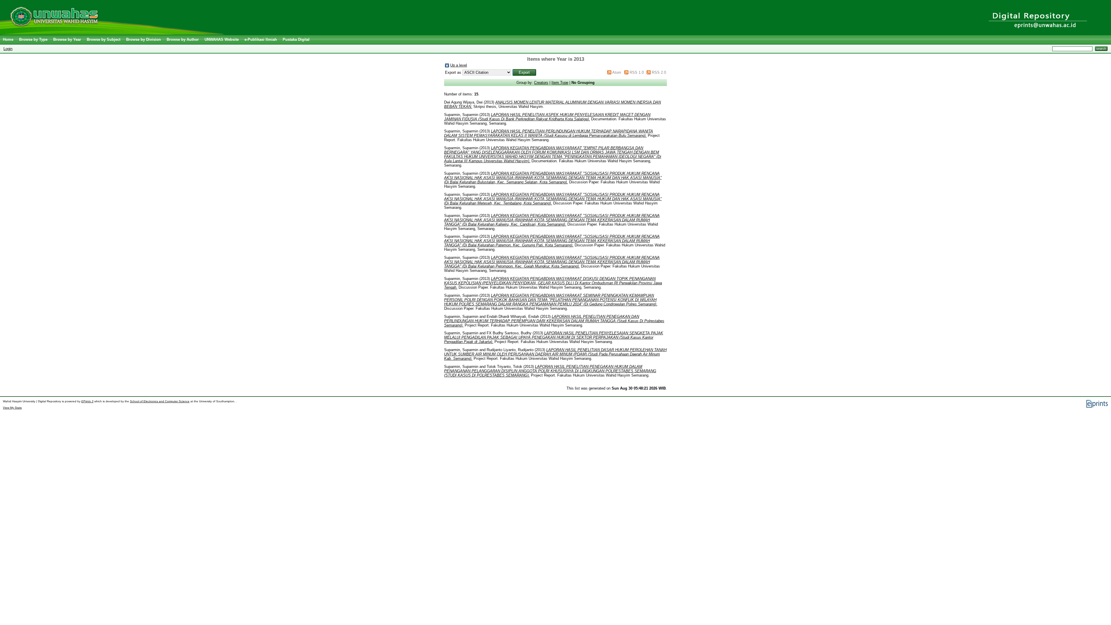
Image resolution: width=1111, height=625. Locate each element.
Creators (541, 82)
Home (8, 39)
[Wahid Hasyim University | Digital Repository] (113, 33)
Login (7, 49)
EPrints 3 (87, 401)
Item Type (559, 82)
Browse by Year (67, 39)
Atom (616, 72)
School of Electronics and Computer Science (160, 401)
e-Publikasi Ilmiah (260, 39)
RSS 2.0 (659, 72)
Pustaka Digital (296, 39)
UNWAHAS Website (222, 39)
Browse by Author (183, 39)
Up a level (458, 65)
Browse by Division (143, 39)
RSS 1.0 (637, 72)
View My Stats (12, 407)
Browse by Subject (103, 39)
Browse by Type (33, 39)
